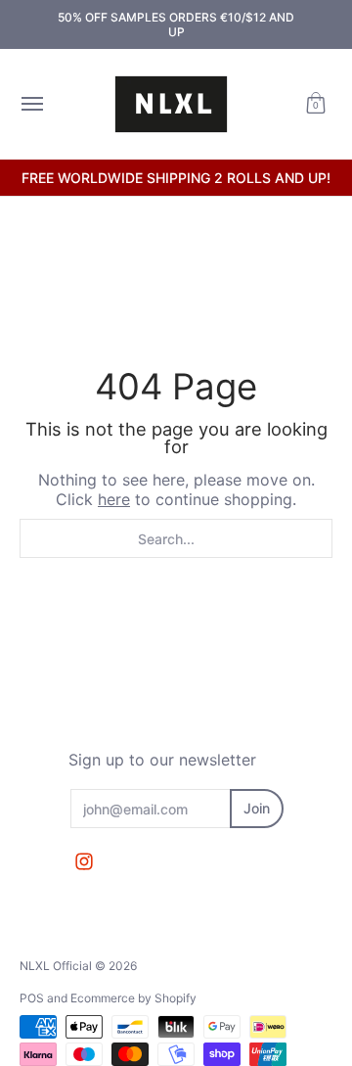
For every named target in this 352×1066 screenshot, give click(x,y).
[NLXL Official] (171, 104)
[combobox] (176, 538)
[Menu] (31, 104)
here (114, 499)
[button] (315, 104)
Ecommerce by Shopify (133, 998)
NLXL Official (56, 965)
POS (32, 998)
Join (256, 808)
